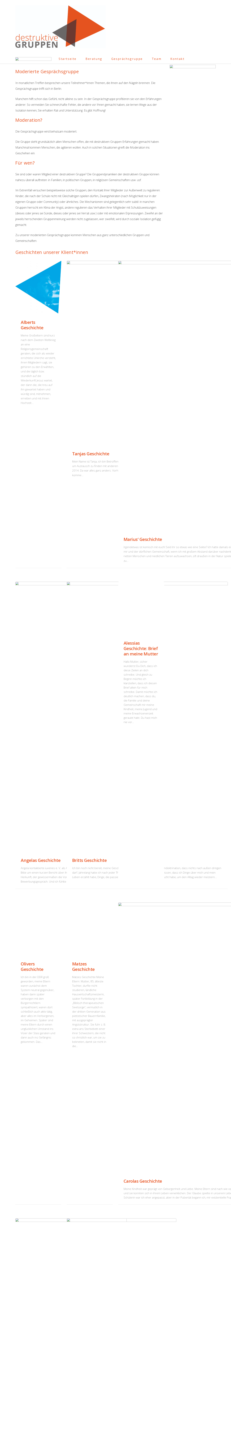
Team (156, 59)
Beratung (94, 59)
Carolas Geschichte (143, 1181)
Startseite (68, 59)
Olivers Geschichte (32, 966)
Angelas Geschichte (40, 860)
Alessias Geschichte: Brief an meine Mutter (141, 648)
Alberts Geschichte (32, 325)
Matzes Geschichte (83, 966)
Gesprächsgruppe (127, 59)
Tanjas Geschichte (90, 454)
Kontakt (177, 59)
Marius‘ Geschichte (143, 539)
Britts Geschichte (89, 860)
